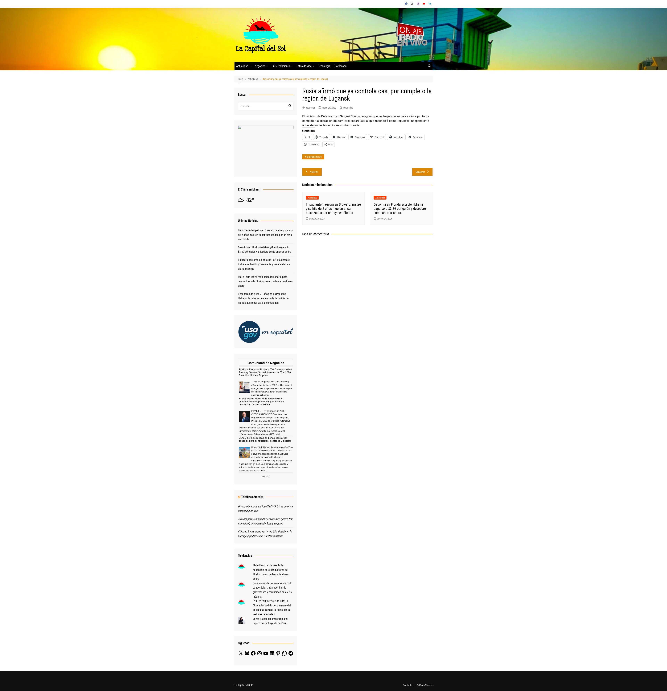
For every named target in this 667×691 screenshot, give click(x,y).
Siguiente (420, 171)
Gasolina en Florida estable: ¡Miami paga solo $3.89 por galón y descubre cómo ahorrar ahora (400, 208)
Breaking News (314, 156)
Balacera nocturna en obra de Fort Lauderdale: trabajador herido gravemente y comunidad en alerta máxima (264, 264)
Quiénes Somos (425, 685)
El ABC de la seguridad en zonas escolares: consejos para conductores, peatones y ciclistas (265, 439)
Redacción (310, 107)
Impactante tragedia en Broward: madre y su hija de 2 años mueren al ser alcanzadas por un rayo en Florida (333, 208)
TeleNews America (252, 497)
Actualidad (242, 66)
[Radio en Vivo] (410, 34)
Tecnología (324, 66)
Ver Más (266, 476)
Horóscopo (341, 66)
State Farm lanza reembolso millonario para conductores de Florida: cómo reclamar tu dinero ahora (265, 281)
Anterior (314, 171)
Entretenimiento (281, 66)
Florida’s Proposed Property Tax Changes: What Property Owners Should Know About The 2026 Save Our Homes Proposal (265, 372)
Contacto (407, 685)
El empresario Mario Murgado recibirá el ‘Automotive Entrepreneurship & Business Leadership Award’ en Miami (261, 401)
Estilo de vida (304, 66)
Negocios (260, 66)
